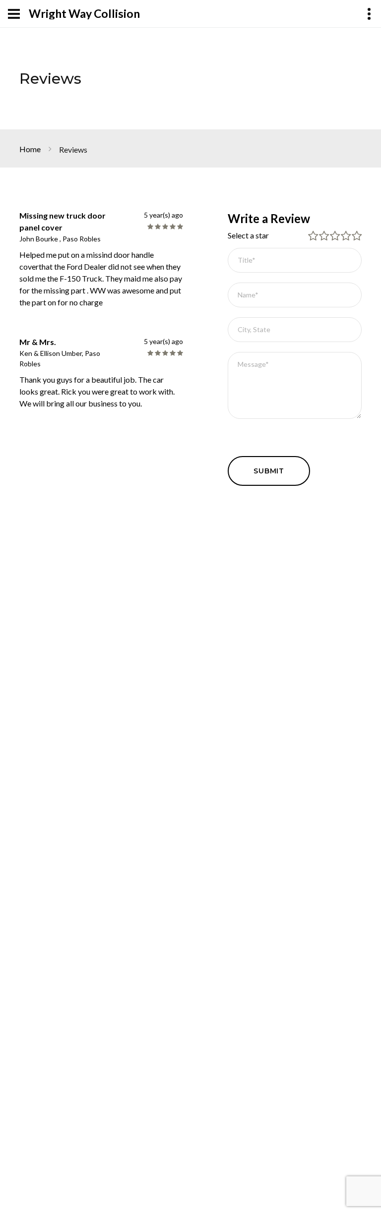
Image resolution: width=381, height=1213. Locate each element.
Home (30, 149)
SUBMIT (269, 470)
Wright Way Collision (84, 13)
